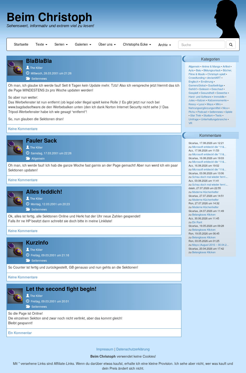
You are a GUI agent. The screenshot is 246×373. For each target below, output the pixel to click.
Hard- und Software (200, 96)
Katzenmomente (217, 100)
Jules (192, 100)
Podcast (202, 112)
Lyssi (201, 104)
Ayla (191, 70)
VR (190, 123)
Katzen (201, 100)
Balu (198, 70)
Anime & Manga (211, 66)
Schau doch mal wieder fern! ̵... (210, 177)
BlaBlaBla (39, 61)
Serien (60, 44)
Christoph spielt (216, 74)
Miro (218, 104)
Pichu (192, 112)
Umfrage (194, 119)
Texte (40, 44)
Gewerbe (221, 93)
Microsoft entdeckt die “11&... (209, 147)
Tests (218, 115)
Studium (208, 115)
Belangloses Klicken (203, 214)
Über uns (105, 44)
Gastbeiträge (215, 85)
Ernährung (207, 81)
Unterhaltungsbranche (214, 119)
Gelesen (204, 89)
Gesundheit (207, 93)
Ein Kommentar (20, 332)
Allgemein (38, 158)
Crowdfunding (197, 77)
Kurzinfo (37, 242)
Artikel (226, 66)
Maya (210, 104)
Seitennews (39, 78)
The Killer (36, 68)
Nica (225, 108)
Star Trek (195, 115)
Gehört (193, 89)
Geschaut (217, 89)
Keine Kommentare (22, 128)
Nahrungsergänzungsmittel (204, 108)
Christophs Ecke (136, 44)
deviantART (214, 77)
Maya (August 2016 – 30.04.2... (210, 245)
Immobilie (219, 96)
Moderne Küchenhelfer (205, 192)
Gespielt (193, 93)
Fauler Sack (41, 140)
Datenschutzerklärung (133, 349)
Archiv (163, 44)
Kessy (192, 104)
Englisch (193, 81)
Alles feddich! (44, 191)
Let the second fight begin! (61, 289)
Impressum (104, 349)
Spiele (228, 112)
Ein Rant (197, 222)
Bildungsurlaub (212, 70)
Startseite (21, 44)
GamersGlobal (197, 85)
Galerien (82, 44)
